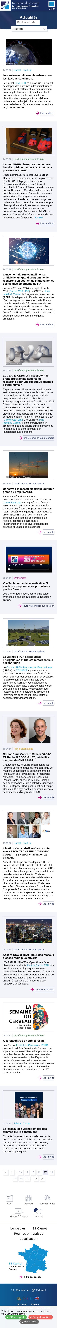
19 (15, 1179)
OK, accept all (16, 1317)
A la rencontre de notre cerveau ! (24, 1040)
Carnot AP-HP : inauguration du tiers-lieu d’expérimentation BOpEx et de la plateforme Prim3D (27, 167)
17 (46, 1173)
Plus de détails (32, 1277)
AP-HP (38, 217)
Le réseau (17, 1228)
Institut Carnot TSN (38, 965)
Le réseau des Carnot (25, 3)
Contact (22, 1304)
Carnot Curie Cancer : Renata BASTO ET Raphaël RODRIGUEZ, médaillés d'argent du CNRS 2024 (27, 757)
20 (22, 1179)
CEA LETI (21, 83)
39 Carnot (40, 1228)
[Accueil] (5, 5)
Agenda (28, 1203)
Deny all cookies (41, 1317)
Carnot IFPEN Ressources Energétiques (29, 667)
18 (52, 1173)
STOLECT (22, 670)
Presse (35, 1304)
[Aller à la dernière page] (42, 1178)
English (37, 1298)
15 (33, 1173)
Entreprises (38, 1215)
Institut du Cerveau (26, 1045)
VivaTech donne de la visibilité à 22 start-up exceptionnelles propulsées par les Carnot (26, 586)
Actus (9, 1203)
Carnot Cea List (12, 502)
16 (40, 1173)
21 (28, 1179)
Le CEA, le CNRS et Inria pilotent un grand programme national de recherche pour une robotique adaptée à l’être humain (28, 380)
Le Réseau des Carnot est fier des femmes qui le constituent (25, 1130)
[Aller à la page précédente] (11, 1172)
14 (27, 1173)
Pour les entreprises (28, 1233)
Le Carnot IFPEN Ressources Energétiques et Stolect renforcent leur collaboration (28, 659)
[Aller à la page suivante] (36, 1178)
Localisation (28, 1238)
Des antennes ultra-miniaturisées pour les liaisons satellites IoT (28, 77)
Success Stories (47, 1203)
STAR (44, 1045)
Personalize (30, 1321)
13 (21, 1173)
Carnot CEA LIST (19, 291)
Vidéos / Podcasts (19, 1215)
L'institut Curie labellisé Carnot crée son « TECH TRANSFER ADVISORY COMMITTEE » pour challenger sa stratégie (26, 853)
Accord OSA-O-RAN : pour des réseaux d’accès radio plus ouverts (28, 956)
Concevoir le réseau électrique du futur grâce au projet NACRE (28, 490)
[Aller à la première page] (5, 1172)
